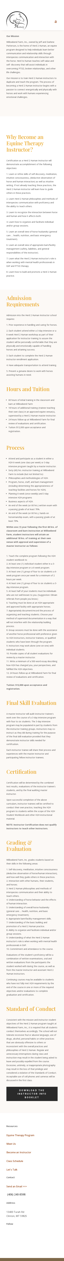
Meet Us (11, 1143)
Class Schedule (14, 1161)
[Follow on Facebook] (8, 1233)
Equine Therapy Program (20, 1135)
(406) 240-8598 (15, 1194)
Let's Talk (11, 1169)
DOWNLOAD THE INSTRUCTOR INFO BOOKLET (32, 1094)
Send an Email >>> (16, 1186)
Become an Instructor (18, 1152)
